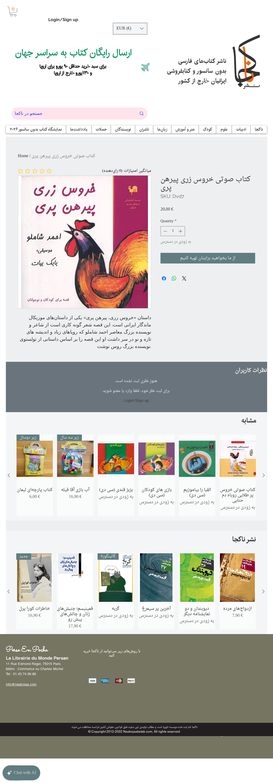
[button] (13, 11)
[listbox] (130, 29)
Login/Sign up (63, 19)
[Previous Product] (9, 475)
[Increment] (181, 231)
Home (23, 156)
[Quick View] (116, 459)
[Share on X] (184, 278)
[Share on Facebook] (164, 278)
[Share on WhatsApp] (174, 278)
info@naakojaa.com (21, 684)
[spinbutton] (173, 231)
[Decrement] (164, 231)
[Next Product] (263, 475)
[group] (136, 475)
